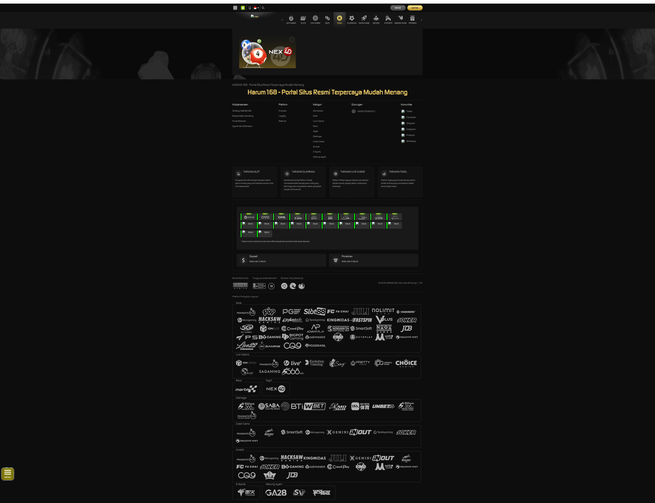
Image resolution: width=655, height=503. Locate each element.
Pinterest (410, 135)
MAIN (267, 51)
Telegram (410, 123)
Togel (315, 131)
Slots (315, 115)
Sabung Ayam (400, 23)
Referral (282, 121)
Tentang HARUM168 (241, 110)
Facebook (411, 117)
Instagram (411, 129)
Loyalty (282, 115)
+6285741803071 (366, 111)
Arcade (376, 23)
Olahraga (351, 23)
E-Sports (388, 23)
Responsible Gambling (242, 115)
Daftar (415, 8)
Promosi (412, 23)
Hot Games (291, 23)
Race (315, 126)
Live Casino (318, 121)
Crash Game (364, 23)
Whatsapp (411, 141)
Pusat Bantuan (239, 121)
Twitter (409, 111)
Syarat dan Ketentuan (242, 126)
